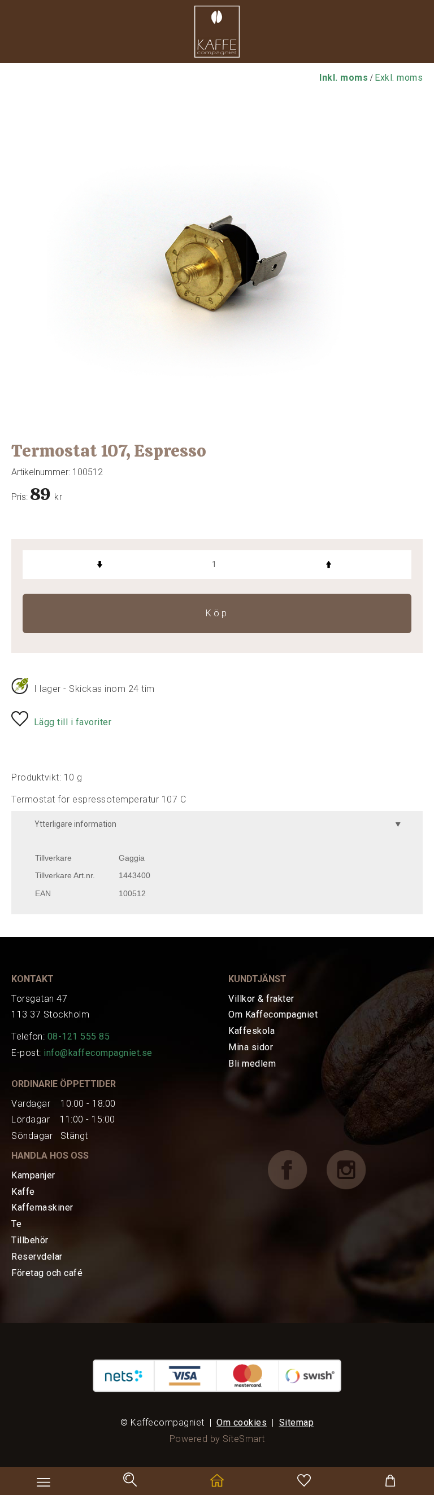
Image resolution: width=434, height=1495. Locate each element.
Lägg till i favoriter (73, 722)
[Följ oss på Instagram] (355, 1169)
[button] (217, 34)
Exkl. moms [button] (399, 77)
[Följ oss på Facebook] (296, 1169)
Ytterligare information (75, 823)
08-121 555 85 (78, 1036)
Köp (217, 613)
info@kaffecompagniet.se (98, 1052)
